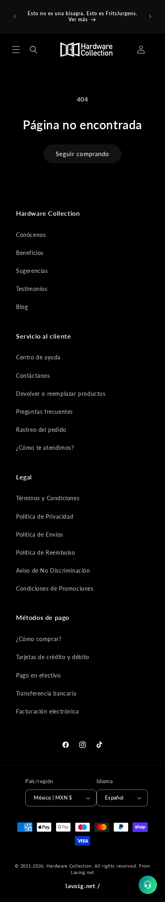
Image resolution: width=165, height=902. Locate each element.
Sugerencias (32, 270)
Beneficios (30, 252)
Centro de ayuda (38, 357)
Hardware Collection (68, 865)
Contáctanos (33, 375)
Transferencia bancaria (46, 693)
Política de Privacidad (44, 516)
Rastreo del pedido (41, 429)
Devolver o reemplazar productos (61, 393)
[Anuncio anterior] (15, 16)
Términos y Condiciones (47, 498)
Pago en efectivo (38, 675)
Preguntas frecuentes (44, 411)
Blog (22, 306)
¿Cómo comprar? (38, 638)
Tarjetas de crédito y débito (52, 656)
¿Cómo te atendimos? (45, 447)
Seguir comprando (82, 153)
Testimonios (32, 288)
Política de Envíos (39, 534)
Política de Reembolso (45, 552)
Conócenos (31, 234)
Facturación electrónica (47, 711)
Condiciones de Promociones (55, 588)
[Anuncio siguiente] (150, 16)
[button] (16, 49)
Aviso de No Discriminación (53, 570)
